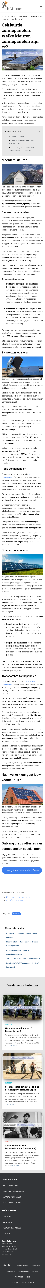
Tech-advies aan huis (12, 1203)
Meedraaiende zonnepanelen (18, 897)
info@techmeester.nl (9, 1249)
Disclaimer (11, 1271)
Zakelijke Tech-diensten (13, 1191)
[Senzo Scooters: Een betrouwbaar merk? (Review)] (22, 1125)
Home (4, 16)
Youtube (4, 1265)
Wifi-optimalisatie (10, 1186)
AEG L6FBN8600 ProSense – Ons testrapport (23, 959)
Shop (28, 1277)
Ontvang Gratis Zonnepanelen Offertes (22, 870)
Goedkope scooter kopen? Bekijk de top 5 (18, 1029)
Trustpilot (19, 1277)
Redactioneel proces (12, 1228)
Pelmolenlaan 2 (7, 1244)
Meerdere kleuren (19, 136)
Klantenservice (7, 1254)
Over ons (7, 1217)
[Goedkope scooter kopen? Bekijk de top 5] (22, 1007)
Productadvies (22, 1265)
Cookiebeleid (36, 1265)
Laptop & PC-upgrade (12, 1197)
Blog (9, 16)
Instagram (9, 1265)
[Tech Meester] (13, 5)
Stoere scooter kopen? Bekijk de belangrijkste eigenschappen (22, 1088)
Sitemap (36, 1271)
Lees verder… (13, 1046)
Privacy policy (23, 1271)
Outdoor (15, 16)
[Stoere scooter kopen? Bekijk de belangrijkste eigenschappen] (22, 1066)
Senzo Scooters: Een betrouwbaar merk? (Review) (20, 1147)
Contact (6, 1234)
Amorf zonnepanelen (14, 900)
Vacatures (7, 1222)
